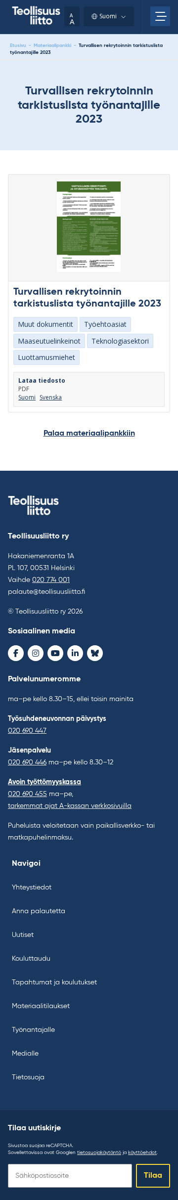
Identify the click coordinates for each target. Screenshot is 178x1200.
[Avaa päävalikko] (160, 16)
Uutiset (23, 935)
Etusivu (18, 45)
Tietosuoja (28, 1077)
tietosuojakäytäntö (99, 1152)
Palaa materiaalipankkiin (89, 434)
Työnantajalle (33, 1029)
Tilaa (153, 1176)
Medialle (25, 1053)
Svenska (51, 397)
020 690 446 (27, 762)
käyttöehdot (142, 1152)
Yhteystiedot (31, 887)
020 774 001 (51, 580)
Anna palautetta (38, 911)
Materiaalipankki (52, 45)
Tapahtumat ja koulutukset (54, 982)
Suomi (108, 16)
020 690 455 (27, 794)
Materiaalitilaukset (41, 1006)
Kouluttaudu (31, 958)
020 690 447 (27, 730)
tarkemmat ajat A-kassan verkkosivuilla (70, 805)
